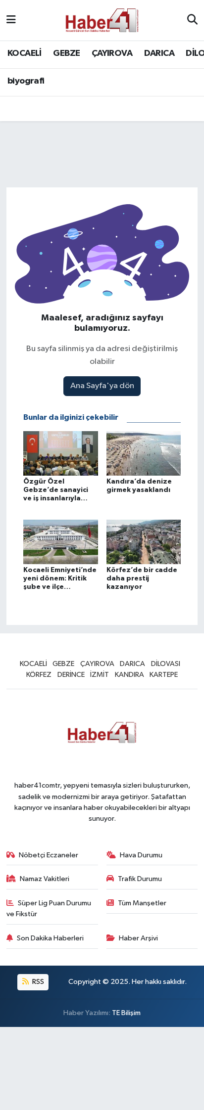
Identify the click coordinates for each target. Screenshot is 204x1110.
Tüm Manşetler (142, 903)
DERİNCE (71, 674)
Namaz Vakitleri (44, 879)
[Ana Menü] (11, 20)
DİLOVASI (165, 663)
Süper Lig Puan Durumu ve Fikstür (49, 908)
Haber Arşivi (138, 938)
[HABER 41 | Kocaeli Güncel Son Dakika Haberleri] (101, 20)
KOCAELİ (24, 53)
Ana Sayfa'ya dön (102, 386)
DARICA (159, 53)
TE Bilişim (126, 1013)
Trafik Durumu (140, 879)
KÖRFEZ (38, 674)
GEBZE (66, 53)
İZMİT (99, 674)
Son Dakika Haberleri (50, 938)
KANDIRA (129, 674)
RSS (37, 981)
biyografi (26, 81)
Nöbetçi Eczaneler (48, 855)
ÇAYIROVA (112, 53)
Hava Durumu (141, 855)
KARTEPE (164, 674)
